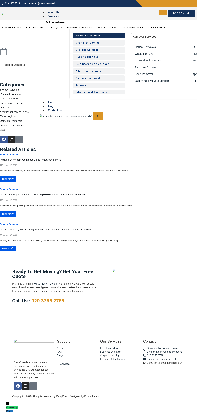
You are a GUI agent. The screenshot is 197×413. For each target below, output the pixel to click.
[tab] (99, 35)
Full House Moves (56, 22)
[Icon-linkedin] (19, 139)
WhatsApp (12, 407)
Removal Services (144, 36)
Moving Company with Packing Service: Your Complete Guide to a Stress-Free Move (46, 229)
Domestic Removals (12, 27)
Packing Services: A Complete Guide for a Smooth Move (30, 159)
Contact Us (55, 110)
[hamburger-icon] (163, 12)
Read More (7, 179)
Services (53, 16)
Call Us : (38, 301)
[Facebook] (4, 139)
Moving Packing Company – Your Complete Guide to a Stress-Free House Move (43, 194)
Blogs (51, 106)
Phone (9, 411)
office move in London (46, 283)
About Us (53, 12)
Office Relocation (34, 27)
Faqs (51, 102)
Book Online (181, 13)
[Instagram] (11, 139)
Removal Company (9, 154)
